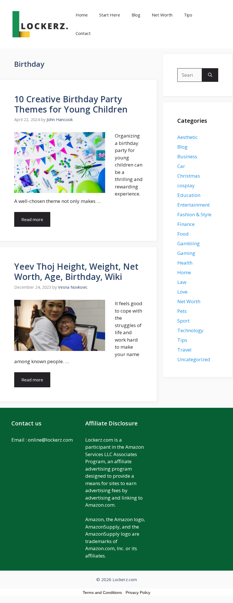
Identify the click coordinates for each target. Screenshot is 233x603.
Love (182, 291)
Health (184, 262)
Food (183, 233)
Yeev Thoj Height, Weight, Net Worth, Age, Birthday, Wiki (76, 271)
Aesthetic (187, 137)
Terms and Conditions (102, 592)
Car (181, 166)
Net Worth (162, 15)
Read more (32, 219)
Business (187, 156)
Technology (190, 330)
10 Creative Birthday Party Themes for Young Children (71, 104)
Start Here (109, 15)
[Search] (210, 75)
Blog (136, 15)
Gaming (186, 253)
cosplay (186, 185)
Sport (183, 320)
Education (188, 195)
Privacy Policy (138, 592)
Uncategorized (193, 359)
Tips (188, 15)
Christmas (188, 175)
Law (181, 282)
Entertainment (193, 204)
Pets (182, 311)
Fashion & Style (194, 214)
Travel (184, 349)
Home (82, 15)
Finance (186, 224)
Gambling (188, 243)
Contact (83, 33)
